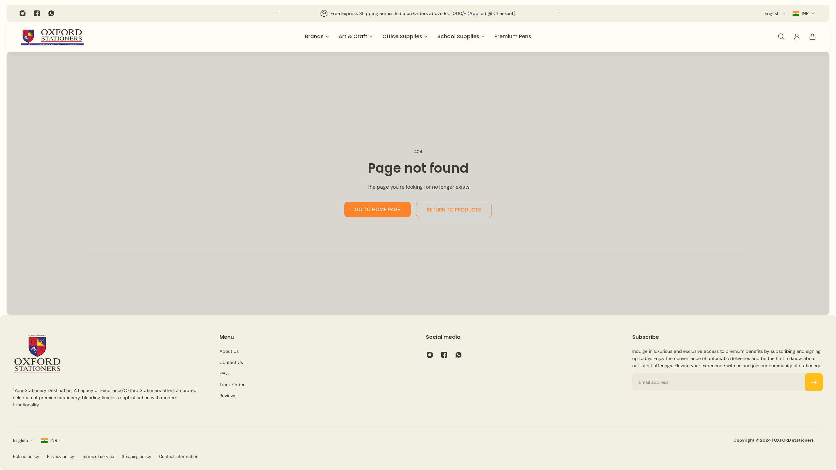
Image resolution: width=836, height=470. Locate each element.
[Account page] (797, 36)
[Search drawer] (781, 36)
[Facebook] (37, 13)
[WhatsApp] (51, 13)
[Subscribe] (814, 382)
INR (53, 440)
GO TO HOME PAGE (377, 209)
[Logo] (52, 37)
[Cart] (812, 36)
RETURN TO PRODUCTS (454, 210)
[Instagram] (22, 13)
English (20, 440)
